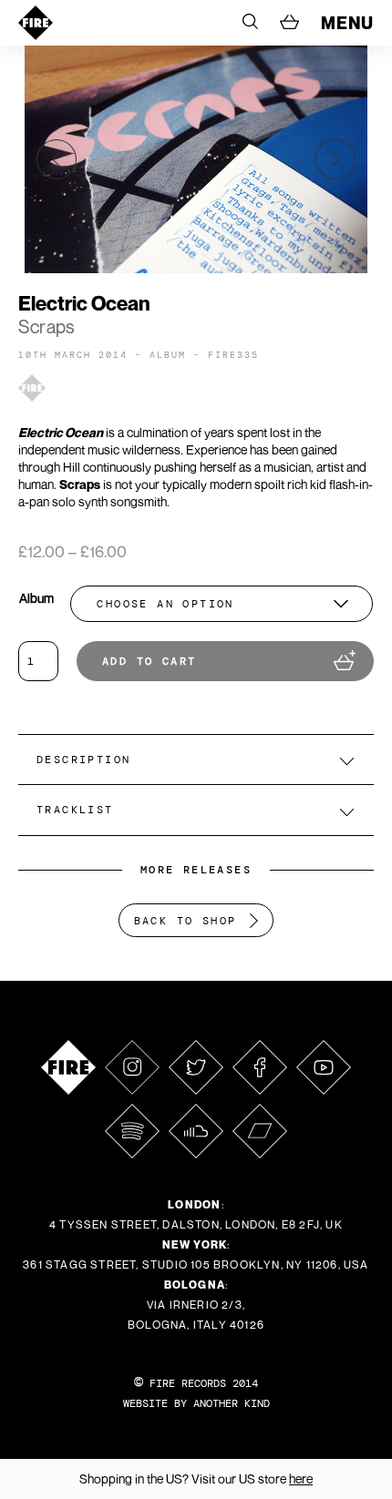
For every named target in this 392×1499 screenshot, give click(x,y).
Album (36, 598)
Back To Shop (185, 920)
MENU (347, 23)
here (301, 1478)
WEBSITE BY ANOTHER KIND (196, 1403)
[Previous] (56, 159)
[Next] (335, 159)
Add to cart (149, 661)
